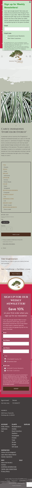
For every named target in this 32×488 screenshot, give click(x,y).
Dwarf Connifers (17, 431)
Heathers (14, 433)
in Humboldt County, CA (13, 359)
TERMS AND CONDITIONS (9, 469)
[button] (2, 56)
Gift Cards (15, 446)
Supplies (27, 424)
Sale (20, 460)
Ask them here (5, 403)
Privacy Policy (5, 471)
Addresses (4, 429)
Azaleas (14, 429)
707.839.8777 (16, 403)
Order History (5, 426)
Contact (3, 464)
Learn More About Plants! (8, 454)
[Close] (30, 2)
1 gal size (5, 222)
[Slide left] (12, 125)
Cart (2, 431)
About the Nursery (6, 462)
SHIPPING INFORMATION (8, 467)
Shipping (3, 216)
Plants (14, 424)
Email (4, 332)
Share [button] (4, 248)
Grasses (14, 437)
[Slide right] (19, 125)
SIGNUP (16, 388)
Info (2, 460)
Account (4, 424)
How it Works (16, 274)
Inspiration (5, 450)
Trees (13, 440)
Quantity (3, 225)
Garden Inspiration (6, 457)
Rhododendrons (16, 426)
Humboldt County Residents (15, 368)
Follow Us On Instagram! (8, 452)
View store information (9, 244)
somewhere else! (11, 361)
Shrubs (14, 442)
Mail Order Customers (13, 370)
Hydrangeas (15, 435)
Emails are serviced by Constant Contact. (15, 49)
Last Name (6, 348)
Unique (14, 444)
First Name (6, 340)
